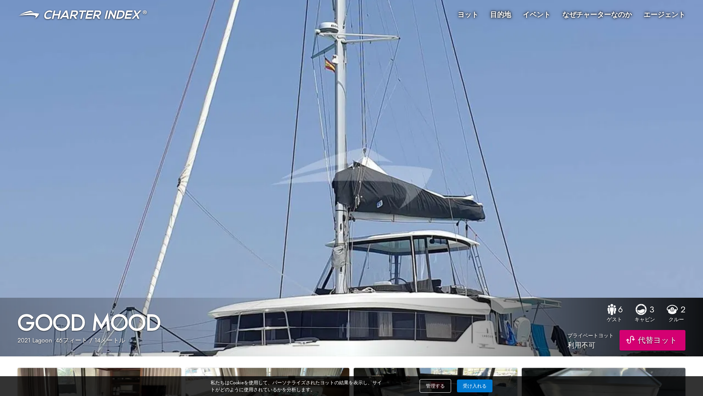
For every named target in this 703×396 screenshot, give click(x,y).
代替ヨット (657, 340)
